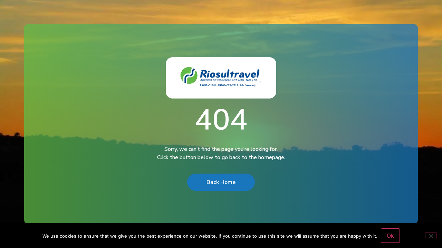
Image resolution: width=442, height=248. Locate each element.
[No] (431, 235)
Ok (390, 235)
